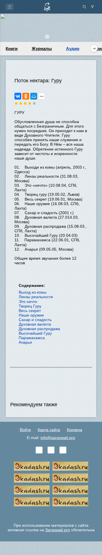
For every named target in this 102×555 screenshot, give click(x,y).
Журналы (42, 48)
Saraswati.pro (57, 530)
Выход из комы (32, 292)
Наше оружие (31, 315)
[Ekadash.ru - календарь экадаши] (32, 478)
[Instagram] (63, 450)
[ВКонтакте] (17, 96)
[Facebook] (51, 450)
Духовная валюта (35, 324)
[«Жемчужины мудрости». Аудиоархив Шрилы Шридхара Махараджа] (70, 489)
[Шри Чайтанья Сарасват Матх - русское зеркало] (70, 478)
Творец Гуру (30, 306)
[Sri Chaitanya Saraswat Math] (32, 466)
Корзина (74, 429)
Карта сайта (49, 429)
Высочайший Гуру (35, 333)
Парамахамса (32, 337)
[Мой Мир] (33, 96)
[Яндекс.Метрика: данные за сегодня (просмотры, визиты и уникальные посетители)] (51, 513)
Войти (25, 429)
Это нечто (28, 301)
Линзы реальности (36, 296)
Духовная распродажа (39, 328)
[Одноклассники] (25, 96)
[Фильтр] (92, 7)
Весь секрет (30, 310)
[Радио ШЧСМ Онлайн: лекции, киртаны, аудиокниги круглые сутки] (32, 489)
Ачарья (25, 342)
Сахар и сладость (35, 319)
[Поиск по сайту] (84, 7)
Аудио (72, 48)
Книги (12, 48)
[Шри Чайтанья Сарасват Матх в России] (32, 501)
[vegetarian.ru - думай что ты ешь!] (70, 466)
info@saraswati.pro (58, 437)
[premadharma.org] (70, 501)
